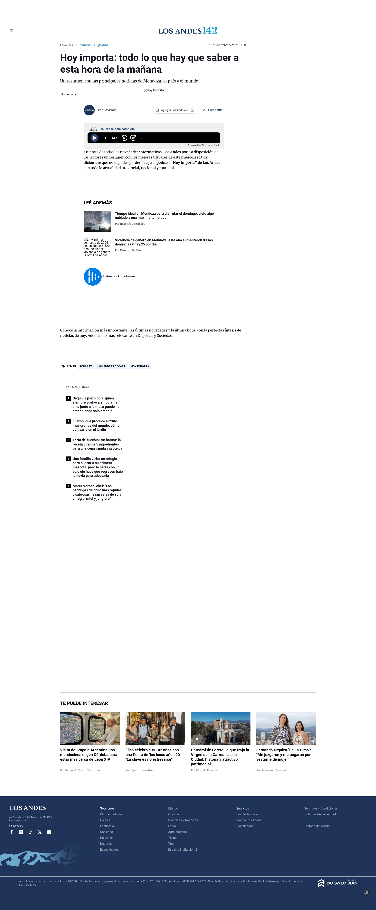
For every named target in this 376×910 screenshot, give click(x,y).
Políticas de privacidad (320, 814)
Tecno (172, 838)
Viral (171, 844)
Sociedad (85, 45)
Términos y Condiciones (321, 808)
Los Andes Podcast (111, 366)
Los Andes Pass (247, 814)
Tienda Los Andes (248, 820)
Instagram (21, 832)
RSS (307, 820)
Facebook (11, 832)
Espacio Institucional (182, 849)
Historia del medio (317, 826)
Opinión (173, 814)
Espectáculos (109, 849)
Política (105, 820)
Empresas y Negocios (183, 820)
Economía (107, 826)
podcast (86, 366)
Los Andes (66, 45)
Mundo (173, 808)
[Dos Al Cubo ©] (337, 886)
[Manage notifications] (367, 892)
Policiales (106, 838)
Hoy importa (140, 366)
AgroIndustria (177, 832)
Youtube (49, 832)
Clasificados (244, 826)
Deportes (106, 844)
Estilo (172, 826)
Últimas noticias (111, 814)
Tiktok (30, 832)
